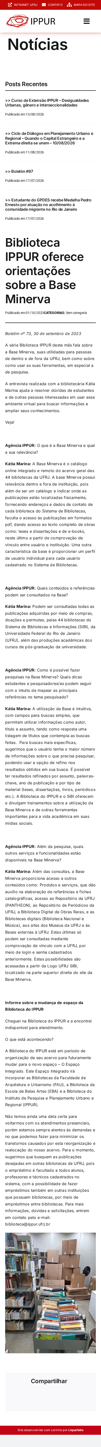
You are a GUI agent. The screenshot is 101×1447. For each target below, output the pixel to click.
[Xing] (79, 1396)
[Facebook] (14, 1396)
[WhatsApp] (54, 1396)
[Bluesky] (30, 1396)
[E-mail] (87, 1396)
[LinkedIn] (46, 1396)
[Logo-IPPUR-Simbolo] (30, 16)
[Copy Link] (14, 1403)
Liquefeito (75, 1430)
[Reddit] (38, 1396)
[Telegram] (62, 1396)
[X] (22, 1396)
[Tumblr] (71, 1396)
